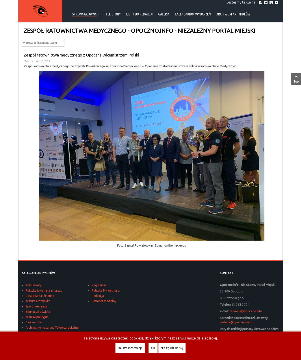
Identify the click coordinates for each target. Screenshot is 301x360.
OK (153, 348)
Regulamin (99, 285)
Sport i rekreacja (37, 306)
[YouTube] (277, 2)
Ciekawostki (34, 322)
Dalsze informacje (130, 348)
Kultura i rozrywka (38, 301)
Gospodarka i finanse (40, 296)
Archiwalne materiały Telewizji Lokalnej (52, 327)
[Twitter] (266, 2)
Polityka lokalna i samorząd (44, 290)
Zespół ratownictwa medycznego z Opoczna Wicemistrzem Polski (81, 55)
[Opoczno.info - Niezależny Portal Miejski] (40, 11)
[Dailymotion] (271, 2)
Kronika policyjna (37, 317)
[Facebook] (261, 2)
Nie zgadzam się (172, 348)
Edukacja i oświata (38, 311)
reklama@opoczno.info (236, 322)
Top (296, 81)
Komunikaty (33, 285)
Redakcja (98, 296)
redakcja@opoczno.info (246, 311)
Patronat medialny (104, 301)
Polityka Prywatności (106, 290)
